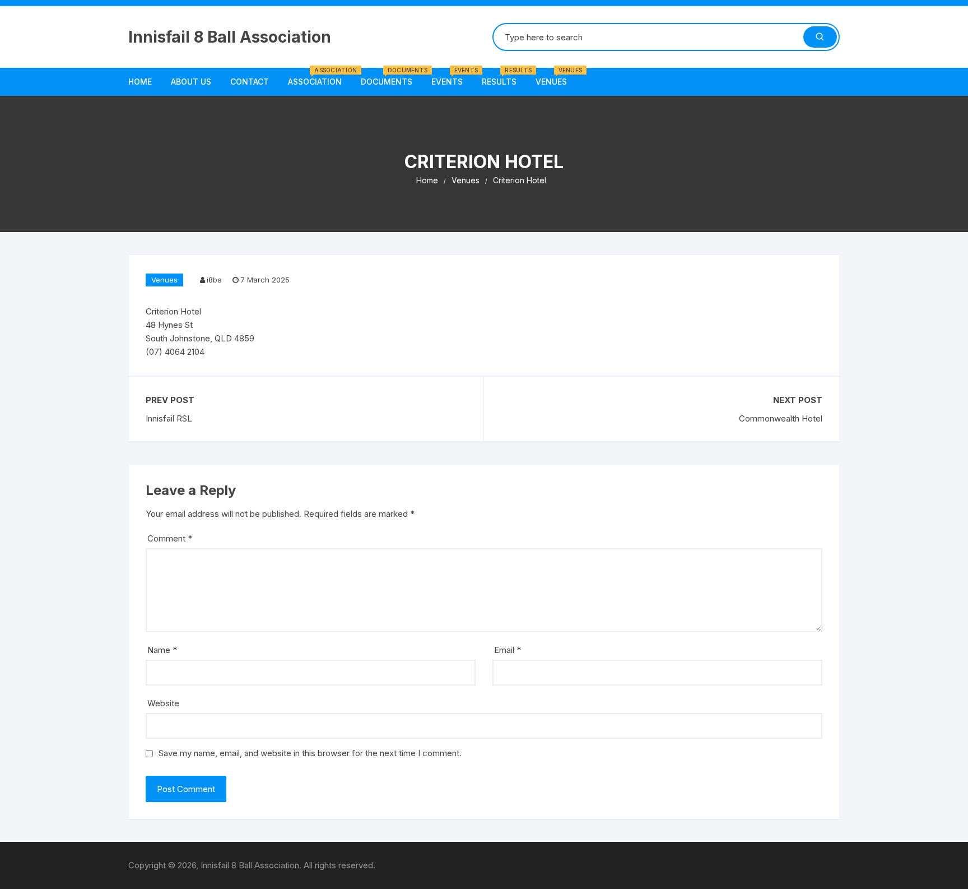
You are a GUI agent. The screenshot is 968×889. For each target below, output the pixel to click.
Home (140, 81)
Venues (555, 77)
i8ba (214, 279)
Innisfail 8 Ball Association (229, 37)
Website (163, 703)
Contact (249, 81)
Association (319, 77)
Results (503, 77)
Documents (391, 77)
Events (451, 77)
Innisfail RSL (169, 418)
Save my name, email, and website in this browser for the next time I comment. (310, 753)
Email (507, 650)
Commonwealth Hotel (780, 418)
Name (162, 650)
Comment (169, 538)
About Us (191, 81)
